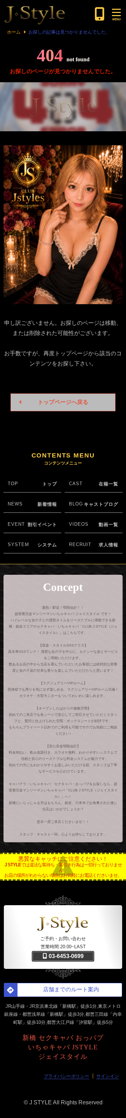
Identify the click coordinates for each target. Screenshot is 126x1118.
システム (47, 544)
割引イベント (42, 524)
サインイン (107, 1076)
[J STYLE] (48, 14)
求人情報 (108, 544)
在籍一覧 (108, 484)
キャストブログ (101, 504)
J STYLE (40, 1102)
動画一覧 (108, 524)
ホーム (14, 32)
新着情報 (47, 504)
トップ (49, 484)
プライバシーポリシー (66, 1076)
